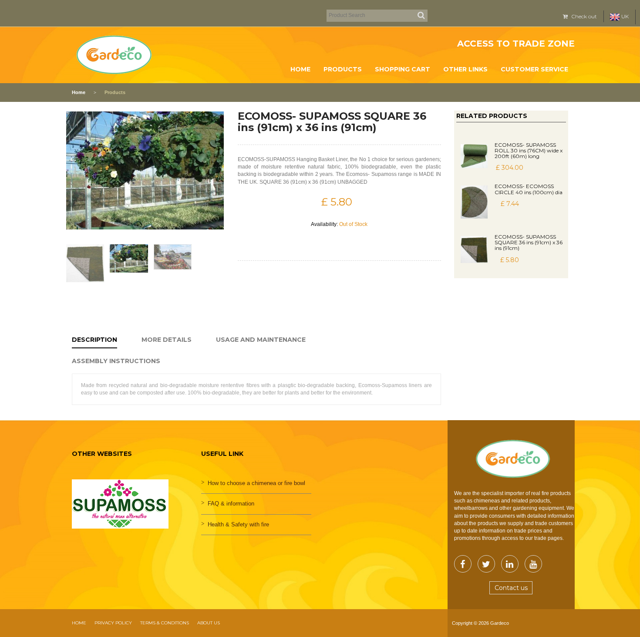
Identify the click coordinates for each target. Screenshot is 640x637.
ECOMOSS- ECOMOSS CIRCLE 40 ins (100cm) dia (529, 189)
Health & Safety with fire (238, 524)
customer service (534, 69)
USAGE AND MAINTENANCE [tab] (261, 340)
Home (300, 69)
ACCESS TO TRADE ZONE (516, 43)
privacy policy (113, 623)
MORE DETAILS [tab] (166, 340)
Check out (583, 16)
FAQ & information (231, 503)
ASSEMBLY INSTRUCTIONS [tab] (116, 361)
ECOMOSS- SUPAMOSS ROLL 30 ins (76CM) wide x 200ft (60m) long (529, 150)
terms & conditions (164, 623)
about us (208, 623)
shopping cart (402, 69)
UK (624, 16)
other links (465, 69)
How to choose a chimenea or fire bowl (256, 483)
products (342, 69)
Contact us (511, 588)
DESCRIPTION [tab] (94, 340)
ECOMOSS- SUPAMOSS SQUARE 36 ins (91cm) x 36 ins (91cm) (529, 242)
